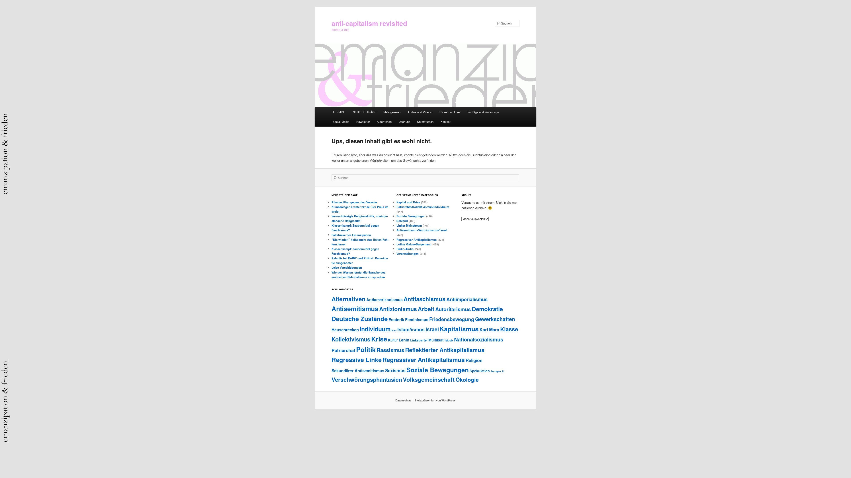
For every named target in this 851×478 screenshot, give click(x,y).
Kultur (393, 340)
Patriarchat (343, 350)
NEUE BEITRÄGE (365, 112)
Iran (394, 330)
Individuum (375, 329)
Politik (366, 349)
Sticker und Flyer (450, 112)
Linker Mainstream (409, 225)
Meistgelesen (391, 112)
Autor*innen (384, 122)
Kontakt (446, 122)
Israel (432, 329)
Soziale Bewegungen (410, 216)
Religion (474, 360)
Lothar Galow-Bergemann (413, 244)
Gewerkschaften (495, 319)
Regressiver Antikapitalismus (416, 239)
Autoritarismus (453, 309)
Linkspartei (418, 340)
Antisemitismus (355, 308)
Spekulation (480, 370)
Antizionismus (398, 309)
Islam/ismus (411, 329)
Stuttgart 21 (497, 371)
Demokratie (487, 309)
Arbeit (426, 309)
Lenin (404, 340)
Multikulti (436, 340)
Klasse (509, 329)
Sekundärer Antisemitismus (358, 371)
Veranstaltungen (407, 253)
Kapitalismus (459, 328)
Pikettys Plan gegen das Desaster (354, 202)
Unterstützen (425, 122)
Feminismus (416, 319)
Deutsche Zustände (360, 318)
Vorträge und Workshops (483, 112)
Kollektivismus (351, 339)
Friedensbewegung (451, 319)
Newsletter (363, 122)
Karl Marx (489, 329)
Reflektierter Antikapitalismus (444, 350)
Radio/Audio (405, 249)
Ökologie (467, 379)
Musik (449, 340)
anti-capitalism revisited (369, 23)
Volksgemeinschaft (429, 379)
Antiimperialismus (467, 299)
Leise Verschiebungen (347, 267)
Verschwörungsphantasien (367, 380)
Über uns (404, 122)
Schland (402, 221)
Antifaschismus (424, 299)
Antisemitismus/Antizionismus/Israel (421, 230)
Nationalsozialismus (478, 339)
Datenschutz (403, 400)
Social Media (341, 122)
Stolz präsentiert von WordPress (435, 400)
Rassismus (390, 350)
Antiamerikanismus (384, 299)
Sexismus (395, 370)
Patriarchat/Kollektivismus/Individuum (422, 207)
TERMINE (339, 112)
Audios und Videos (420, 112)
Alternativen (348, 299)
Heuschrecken (345, 330)
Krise (379, 338)
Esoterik (396, 319)
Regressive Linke (357, 359)
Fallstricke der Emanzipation (351, 235)
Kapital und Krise (408, 202)
